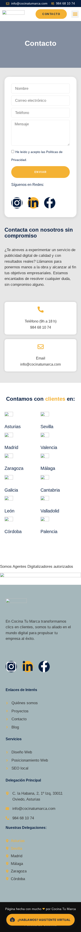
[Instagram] (16, 203)
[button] (75, 14)
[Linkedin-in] (33, 203)
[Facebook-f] (49, 203)
